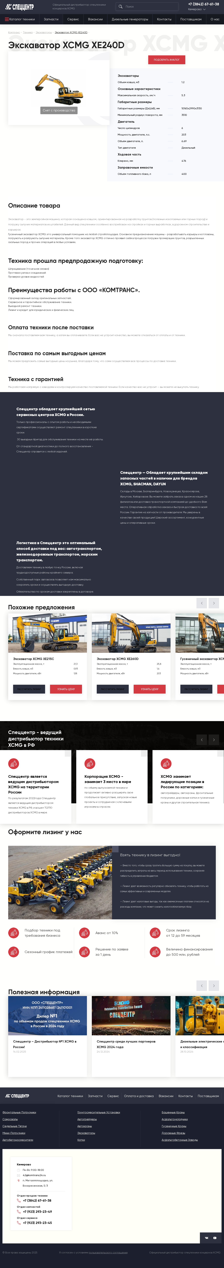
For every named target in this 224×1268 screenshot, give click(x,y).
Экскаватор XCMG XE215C (33, 659)
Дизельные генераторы (130, 19)
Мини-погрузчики (13, 1133)
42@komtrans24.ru (34, 1175)
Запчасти (51, 19)
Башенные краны (173, 1112)
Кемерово (195, 9)
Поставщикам (191, 19)
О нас (215, 19)
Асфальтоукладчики (175, 1119)
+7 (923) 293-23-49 (37, 1212)
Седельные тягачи (14, 1126)
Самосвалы (10, 1119)
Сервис (73, 19)
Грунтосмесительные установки (98, 1112)
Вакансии (95, 19)
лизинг (29, 689)
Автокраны (84, 1126)
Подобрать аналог (167, 59)
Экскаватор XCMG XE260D (118, 659)
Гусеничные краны (174, 1126)
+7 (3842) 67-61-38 (203, 4)
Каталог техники (22, 19)
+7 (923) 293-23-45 (37, 1223)
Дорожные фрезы (173, 1133)
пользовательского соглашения (108, 1252)
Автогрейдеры (87, 1119)
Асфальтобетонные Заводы (180, 1140)
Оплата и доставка (139, 1096)
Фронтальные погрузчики (19, 1112)
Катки (81, 1140)
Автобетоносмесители (17, 1140)
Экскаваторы (86, 1133)
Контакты (164, 19)
